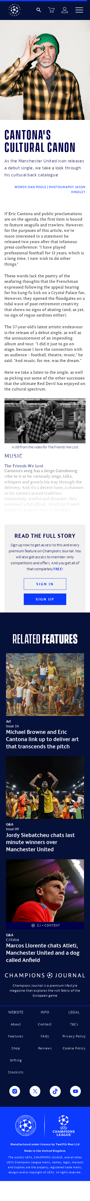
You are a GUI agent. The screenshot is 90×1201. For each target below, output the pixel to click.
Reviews (45, 1048)
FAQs (45, 1036)
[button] (79, 10)
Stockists (16, 1072)
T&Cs (74, 1024)
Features (15, 1036)
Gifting (16, 1060)
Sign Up (45, 599)
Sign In (45, 584)
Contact (45, 1024)
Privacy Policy (74, 1036)
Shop (16, 1048)
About (16, 1024)
